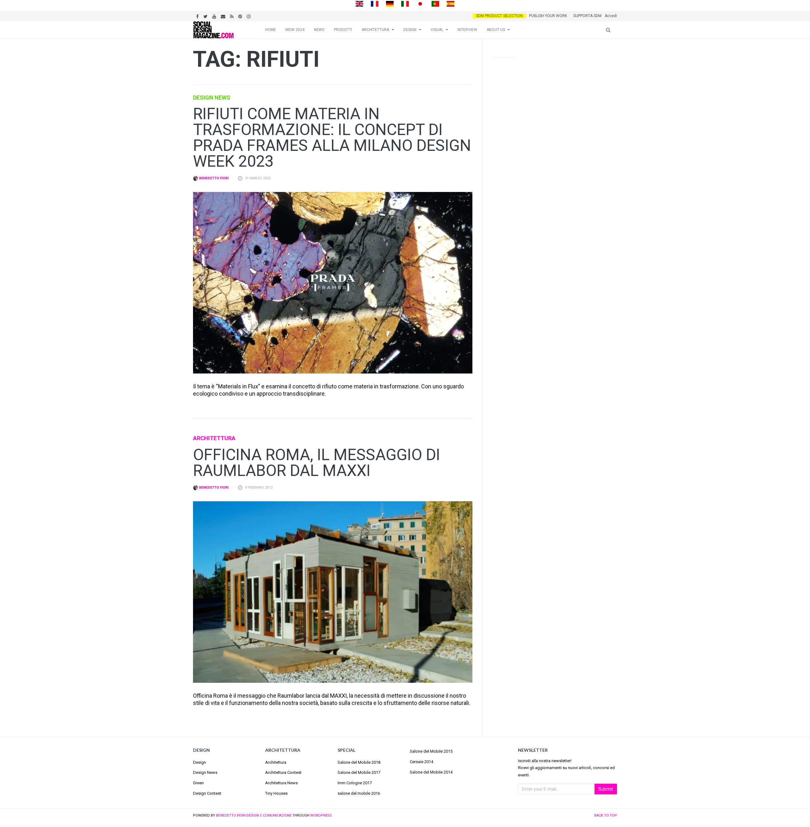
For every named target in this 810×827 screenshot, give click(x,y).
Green (198, 783)
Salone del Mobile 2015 (431, 751)
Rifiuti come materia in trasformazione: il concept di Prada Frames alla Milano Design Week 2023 (332, 137)
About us (496, 30)
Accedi (611, 16)
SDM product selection (499, 16)
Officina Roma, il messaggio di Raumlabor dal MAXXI (316, 463)
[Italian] (405, 3)
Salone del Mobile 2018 (359, 762)
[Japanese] (420, 3)
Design (409, 30)
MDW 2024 (294, 30)
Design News (211, 97)
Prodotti (343, 30)
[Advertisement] (554, 162)
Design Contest (207, 793)
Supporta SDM (587, 16)
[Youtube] (215, 16)
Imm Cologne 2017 (355, 783)
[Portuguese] (435, 3)
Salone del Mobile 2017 (359, 772)
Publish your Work (548, 16)
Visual (437, 30)
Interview (467, 30)
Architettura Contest (283, 772)
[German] (389, 3)
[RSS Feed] (232, 16)
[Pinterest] (241, 16)
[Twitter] (206, 16)
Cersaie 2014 (421, 761)
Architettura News (281, 783)
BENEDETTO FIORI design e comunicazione (253, 815)
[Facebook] (198, 16)
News (319, 30)
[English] (359, 3)
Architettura (375, 30)
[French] (374, 3)
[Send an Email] (224, 16)
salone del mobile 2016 (359, 793)
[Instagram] (249, 16)
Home (270, 30)
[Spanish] (450, 3)
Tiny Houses (276, 793)
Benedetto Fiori (213, 178)
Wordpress (321, 815)
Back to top (605, 815)
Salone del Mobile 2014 (431, 772)
